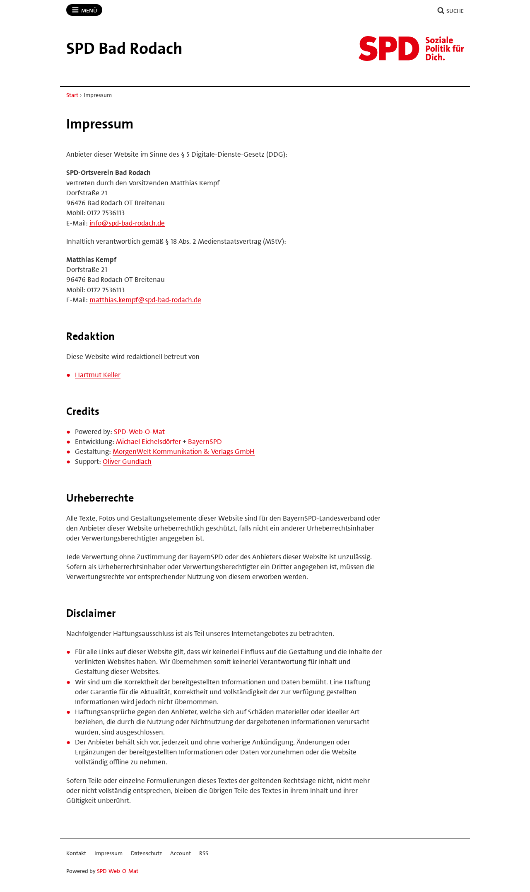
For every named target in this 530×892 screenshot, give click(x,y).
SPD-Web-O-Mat (139, 431)
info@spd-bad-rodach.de (127, 223)
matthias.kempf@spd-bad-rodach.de (145, 299)
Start (72, 95)
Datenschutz (146, 853)
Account (180, 853)
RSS (203, 853)
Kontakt (76, 853)
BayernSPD (205, 441)
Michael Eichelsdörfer (148, 441)
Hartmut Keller (97, 374)
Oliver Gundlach (127, 461)
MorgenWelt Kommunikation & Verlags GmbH (184, 451)
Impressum (108, 853)
